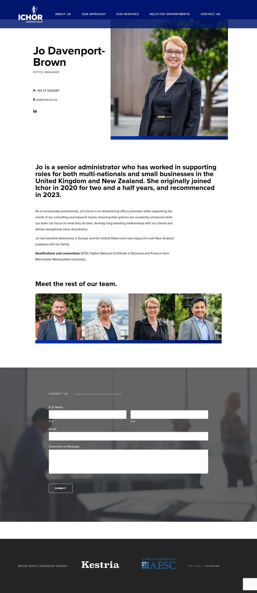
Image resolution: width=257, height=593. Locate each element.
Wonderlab (212, 566)
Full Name (57, 407)
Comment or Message (65, 447)
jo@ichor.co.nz (45, 100)
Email (53, 429)
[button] (39, 318)
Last (133, 421)
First (51, 421)
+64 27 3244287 (46, 91)
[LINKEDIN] (235, 14)
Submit (60, 488)
